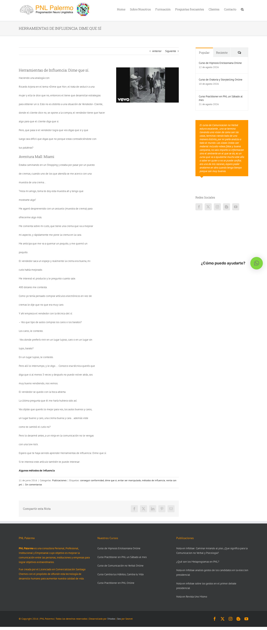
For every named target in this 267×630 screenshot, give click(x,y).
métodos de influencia (153, 480)
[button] (242, 9)
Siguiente (170, 51)
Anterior (156, 51)
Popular (204, 53)
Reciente (222, 53)
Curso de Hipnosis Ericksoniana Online (220, 63)
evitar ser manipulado (129, 480)
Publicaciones (59, 480)
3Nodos (111, 618)
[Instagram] (217, 206)
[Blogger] (226, 206)
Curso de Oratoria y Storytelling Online (220, 79)
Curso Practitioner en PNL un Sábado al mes (221, 98)
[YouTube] (235, 206)
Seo (119, 618)
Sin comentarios (33, 484)
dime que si (111, 480)
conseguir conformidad (92, 480)
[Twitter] (208, 206)
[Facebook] (199, 206)
